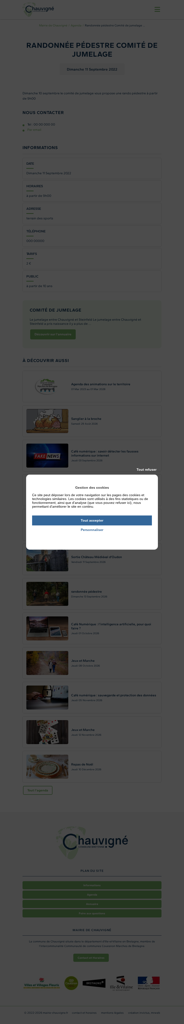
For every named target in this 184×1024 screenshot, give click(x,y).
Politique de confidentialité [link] (92, 536)
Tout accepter (92, 520)
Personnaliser (92, 530)
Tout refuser (146, 469)
